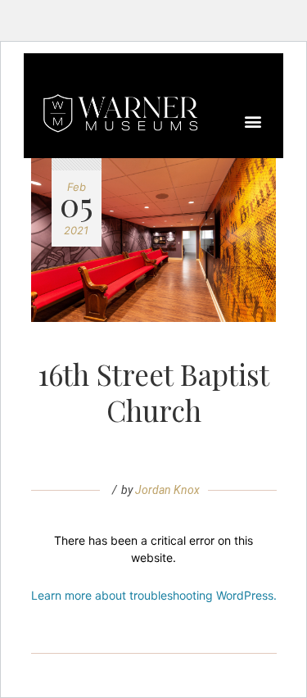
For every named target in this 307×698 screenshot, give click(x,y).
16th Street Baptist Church (153, 392)
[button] (253, 121)
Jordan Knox (167, 489)
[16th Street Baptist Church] (154, 240)
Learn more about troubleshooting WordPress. (154, 595)
